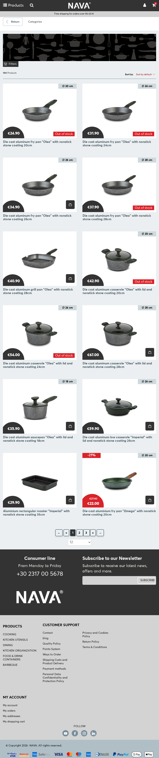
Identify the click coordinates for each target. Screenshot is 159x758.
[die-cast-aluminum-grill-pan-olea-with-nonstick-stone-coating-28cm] (40, 258)
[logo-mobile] (32, 5)
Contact (48, 633)
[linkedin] (93, 733)
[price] (70, 204)
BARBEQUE (10, 665)
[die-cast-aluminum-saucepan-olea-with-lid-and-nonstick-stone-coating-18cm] (40, 406)
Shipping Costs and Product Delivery (55, 662)
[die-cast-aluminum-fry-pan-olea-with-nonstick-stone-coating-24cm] (119, 111)
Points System (51, 649)
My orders (9, 710)
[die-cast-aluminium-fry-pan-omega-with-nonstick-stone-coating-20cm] (119, 480)
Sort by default (144, 74)
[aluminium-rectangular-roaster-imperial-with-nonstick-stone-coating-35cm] (40, 480)
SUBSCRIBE (147, 580)
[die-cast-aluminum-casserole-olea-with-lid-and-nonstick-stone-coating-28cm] (119, 332)
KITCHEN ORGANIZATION (19, 650)
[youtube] (65, 733)
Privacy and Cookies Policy (95, 635)
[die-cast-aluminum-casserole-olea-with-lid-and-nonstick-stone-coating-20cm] (119, 258)
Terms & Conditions (94, 647)
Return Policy (90, 641)
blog (45, 638)
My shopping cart (14, 721)
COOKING (9, 634)
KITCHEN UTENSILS (15, 640)
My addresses (11, 716)
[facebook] (75, 733)
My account (10, 705)
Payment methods (54, 669)
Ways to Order (52, 654)
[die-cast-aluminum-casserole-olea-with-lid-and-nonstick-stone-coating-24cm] (40, 332)
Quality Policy (51, 643)
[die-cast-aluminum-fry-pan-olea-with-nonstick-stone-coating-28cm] (119, 185)
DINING (8, 645)
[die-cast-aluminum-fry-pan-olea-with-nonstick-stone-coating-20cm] (40, 111)
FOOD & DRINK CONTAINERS (13, 658)
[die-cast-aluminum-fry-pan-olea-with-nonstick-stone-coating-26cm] (40, 185)
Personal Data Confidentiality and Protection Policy (55, 678)
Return (15, 21)
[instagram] (84, 733)
